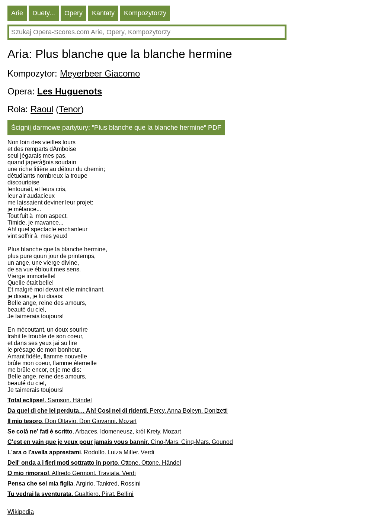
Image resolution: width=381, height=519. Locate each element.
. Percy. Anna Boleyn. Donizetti (117, 410)
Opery (73, 13)
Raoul (42, 109)
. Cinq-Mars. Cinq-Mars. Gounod (120, 442)
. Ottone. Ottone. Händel (94, 463)
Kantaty (103, 13)
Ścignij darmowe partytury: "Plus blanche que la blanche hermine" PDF (116, 127)
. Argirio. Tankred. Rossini (74, 483)
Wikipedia (20, 512)
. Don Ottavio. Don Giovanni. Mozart (72, 421)
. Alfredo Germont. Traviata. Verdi (71, 473)
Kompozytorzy (145, 13)
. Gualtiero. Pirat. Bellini (70, 494)
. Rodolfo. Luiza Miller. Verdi (80, 452)
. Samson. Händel (49, 400)
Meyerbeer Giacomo (100, 73)
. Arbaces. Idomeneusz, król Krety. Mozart (94, 431)
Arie (17, 13)
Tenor (70, 109)
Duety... (43, 13)
